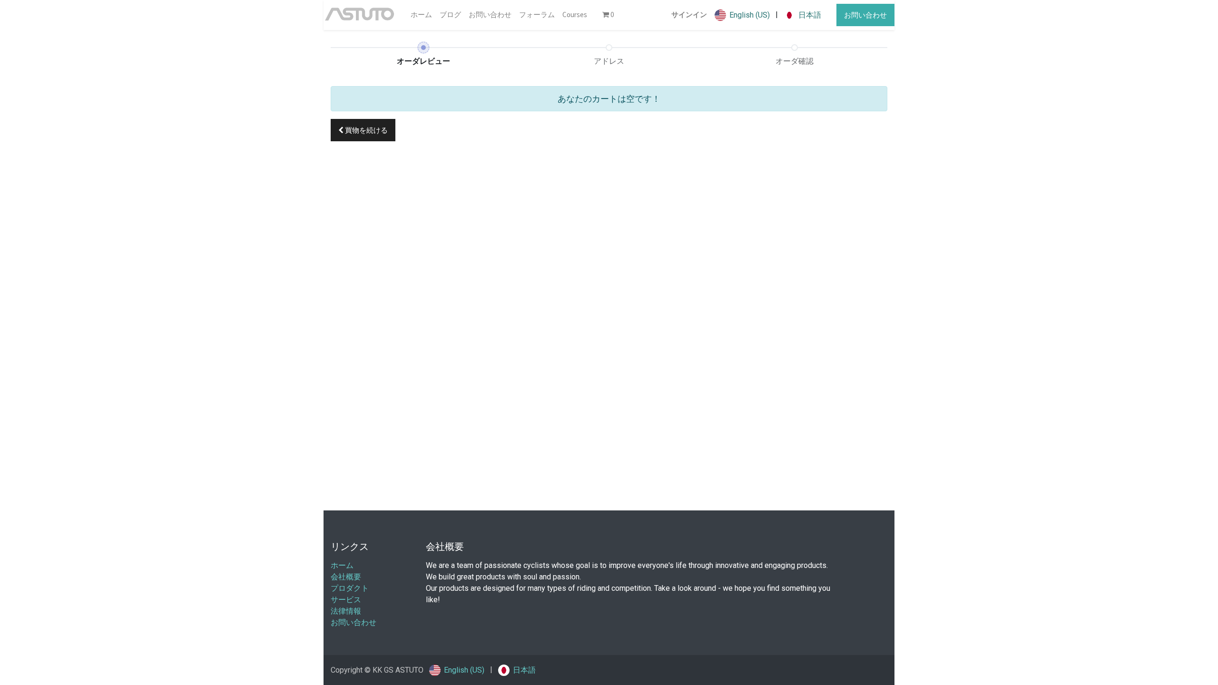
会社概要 (346, 576)
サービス (346, 599)
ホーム (342, 565)
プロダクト (350, 588)
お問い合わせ (865, 15)
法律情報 (346, 611)
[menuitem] (421, 15)
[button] (363, 130)
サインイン (689, 14)
